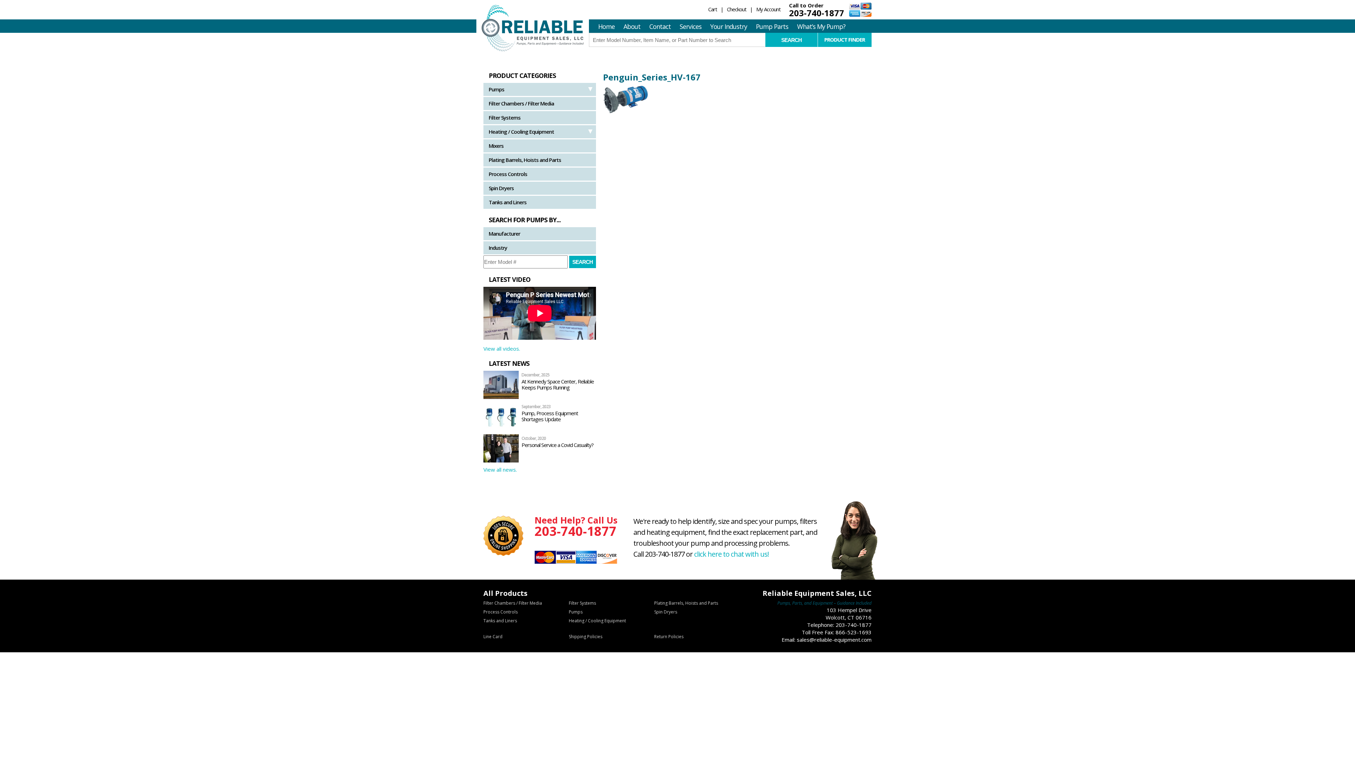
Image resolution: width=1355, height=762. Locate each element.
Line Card (492, 637)
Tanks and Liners (507, 202)
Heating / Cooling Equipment (521, 131)
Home (606, 26)
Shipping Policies (585, 637)
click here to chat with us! (731, 554)
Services (690, 26)
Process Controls (508, 173)
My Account (768, 9)
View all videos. (501, 348)
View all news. (500, 469)
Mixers (496, 145)
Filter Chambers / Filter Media (521, 103)
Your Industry (728, 26)
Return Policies (668, 637)
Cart (712, 9)
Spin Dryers (501, 188)
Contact (660, 26)
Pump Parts (772, 26)
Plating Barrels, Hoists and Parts (525, 159)
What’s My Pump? (821, 26)
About (632, 26)
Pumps (496, 89)
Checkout (736, 9)
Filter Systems (504, 117)
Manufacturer (504, 233)
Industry (498, 247)
